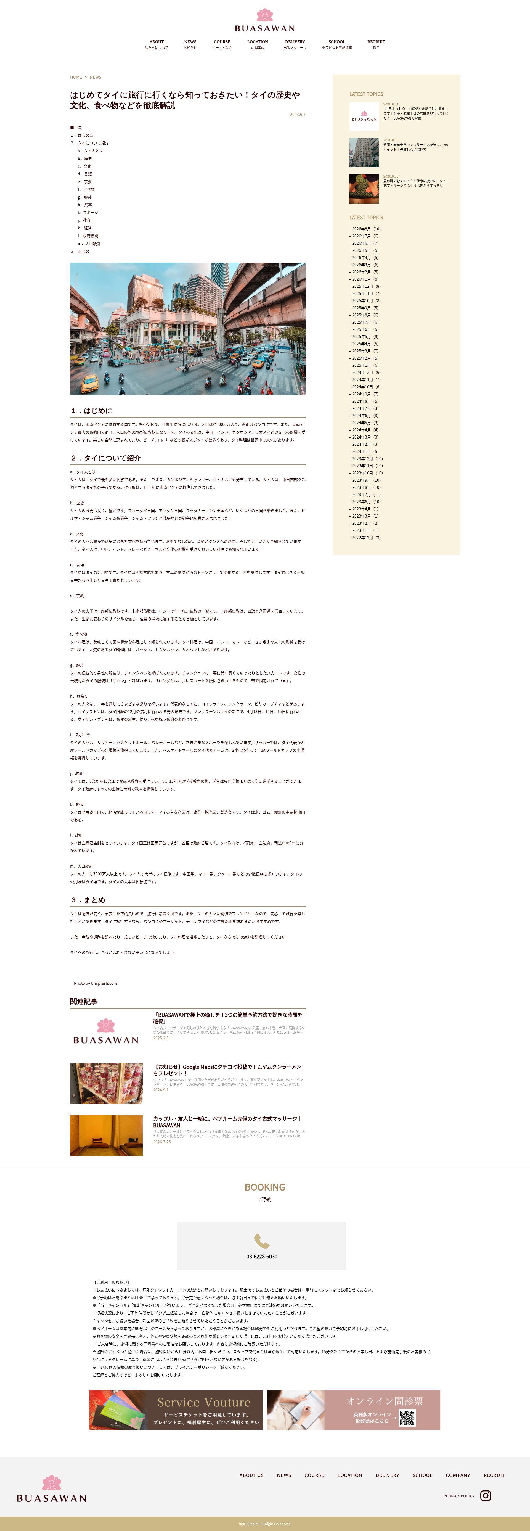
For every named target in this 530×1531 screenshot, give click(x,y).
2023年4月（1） (366, 508)
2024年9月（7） (366, 394)
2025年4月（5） (366, 343)
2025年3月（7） (366, 350)
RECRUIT (376, 44)
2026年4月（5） (366, 257)
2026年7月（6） (366, 236)
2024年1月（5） (366, 451)
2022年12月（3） (367, 537)
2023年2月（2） (366, 523)
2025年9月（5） (366, 307)
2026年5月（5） (366, 250)
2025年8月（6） (366, 315)
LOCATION (257, 44)
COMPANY (458, 1475)
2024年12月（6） (367, 372)
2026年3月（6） (366, 264)
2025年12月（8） (367, 286)
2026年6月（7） (366, 243)
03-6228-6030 (262, 1256)
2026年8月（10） (367, 228)
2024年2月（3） (366, 444)
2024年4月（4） (366, 429)
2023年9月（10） (367, 480)
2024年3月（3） (366, 437)
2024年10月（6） (367, 386)
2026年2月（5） (366, 271)
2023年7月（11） (367, 494)
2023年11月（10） (368, 465)
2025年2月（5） (366, 358)
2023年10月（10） (368, 473)
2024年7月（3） (366, 408)
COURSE (222, 44)
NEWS (190, 44)
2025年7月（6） (366, 322)
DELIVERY (295, 44)
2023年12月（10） (368, 458)
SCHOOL (337, 44)
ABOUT (156, 44)
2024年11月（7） (367, 379)
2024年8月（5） (366, 401)
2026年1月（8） (366, 279)
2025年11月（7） (367, 293)
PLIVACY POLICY (459, 1496)
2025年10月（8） (367, 300)
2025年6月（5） (366, 329)
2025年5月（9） (366, 336)
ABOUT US (251, 1475)
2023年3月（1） (366, 516)
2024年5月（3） (366, 422)
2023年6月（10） (367, 501)
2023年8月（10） (367, 487)
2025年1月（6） (366, 365)
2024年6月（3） (366, 415)
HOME (76, 77)
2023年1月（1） (366, 530)
